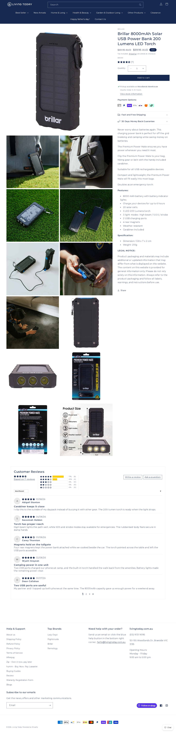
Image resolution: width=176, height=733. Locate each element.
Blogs (9, 684)
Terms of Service (14, 653)
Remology (53, 648)
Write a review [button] (133, 477)
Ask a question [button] (153, 477)
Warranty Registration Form (19, 680)
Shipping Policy (13, 639)
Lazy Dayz (53, 635)
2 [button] (86, 594)
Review (10, 675)
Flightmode (53, 639)
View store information (131, 94)
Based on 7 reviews (24, 479)
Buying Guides (13, 671)
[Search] (140, 5)
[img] (28, 499)
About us (10, 635)
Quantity (121, 68)
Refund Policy (13, 644)
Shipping (132, 54)
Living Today (17, 727)
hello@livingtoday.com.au (111, 642)
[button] (124, 62)
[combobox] (95, 5)
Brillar (50, 644)
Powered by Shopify (30, 727)
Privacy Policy (13, 648)
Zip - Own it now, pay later (19, 662)
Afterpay (10, 657)
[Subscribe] (50, 705)
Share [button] (123, 290)
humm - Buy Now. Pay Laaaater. (22, 666)
